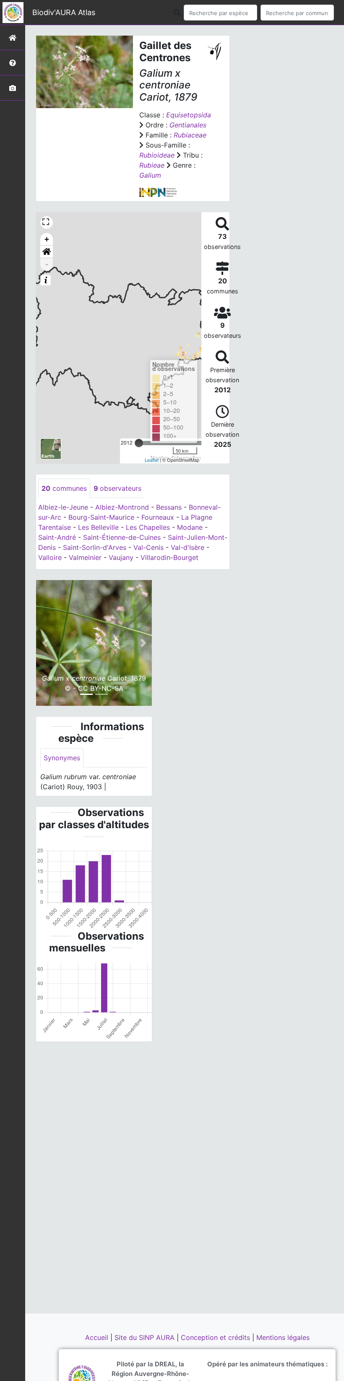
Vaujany (121, 557)
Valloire (50, 557)
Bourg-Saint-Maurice (101, 517)
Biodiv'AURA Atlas (63, 12)
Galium (150, 175)
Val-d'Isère (187, 547)
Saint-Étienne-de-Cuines (122, 537)
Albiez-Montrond (122, 507)
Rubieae (151, 165)
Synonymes (62, 758)
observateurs (117, 488)
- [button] (46, 264)
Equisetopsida (188, 115)
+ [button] (46, 239)
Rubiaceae (190, 135)
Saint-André (57, 537)
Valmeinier (85, 557)
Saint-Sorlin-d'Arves (94, 547)
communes (64, 488)
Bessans (169, 507)
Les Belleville (98, 527)
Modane (190, 527)
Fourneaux (157, 517)
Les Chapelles (148, 527)
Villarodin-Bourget (169, 557)
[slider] (139, 443)
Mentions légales (283, 1337)
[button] (46, 252)
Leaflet (152, 459)
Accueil (97, 1337)
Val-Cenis (148, 547)
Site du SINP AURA (146, 1337)
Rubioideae (157, 155)
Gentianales (187, 125)
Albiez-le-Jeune (63, 507)
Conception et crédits (216, 1337)
